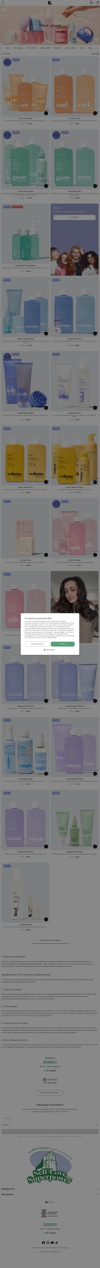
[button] (50, 650)
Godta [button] (62, 644)
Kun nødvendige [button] (37, 644)
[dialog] (50, 634)
